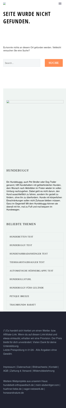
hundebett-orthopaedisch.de (18, 385)
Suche (54, 62)
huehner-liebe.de (12, 389)
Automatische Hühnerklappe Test (31, 271)
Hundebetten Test (21, 237)
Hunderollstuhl (20, 279)
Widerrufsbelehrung (43, 370)
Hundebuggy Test (21, 245)
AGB (5, 370)
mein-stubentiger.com (47, 385)
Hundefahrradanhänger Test (29, 254)
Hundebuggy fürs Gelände (27, 288)
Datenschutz (24, 367)
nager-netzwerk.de (33, 389)
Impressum (9, 367)
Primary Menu (60, 3)
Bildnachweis (40, 367)
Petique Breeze (19, 296)
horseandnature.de (13, 392)
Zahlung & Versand (21, 370)
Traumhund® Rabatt (23, 305)
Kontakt (53, 367)
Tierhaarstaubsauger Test (27, 262)
